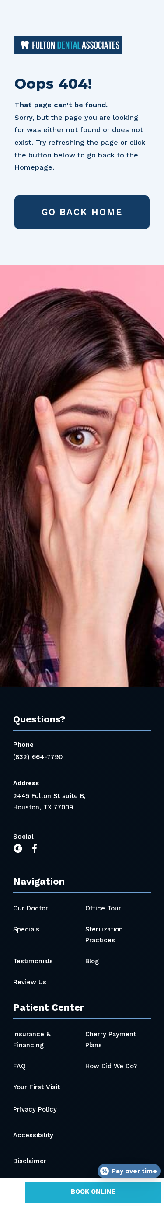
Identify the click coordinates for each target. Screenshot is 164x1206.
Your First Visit (36, 1087)
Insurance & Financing (32, 1039)
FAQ (19, 1066)
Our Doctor (30, 908)
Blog (92, 961)
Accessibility (33, 1135)
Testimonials (33, 961)
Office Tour (103, 908)
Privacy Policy (35, 1109)
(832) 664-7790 (38, 757)
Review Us (29, 982)
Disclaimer (29, 1161)
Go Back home (82, 212)
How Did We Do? (111, 1066)
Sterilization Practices (104, 935)
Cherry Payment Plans (110, 1039)
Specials (26, 929)
